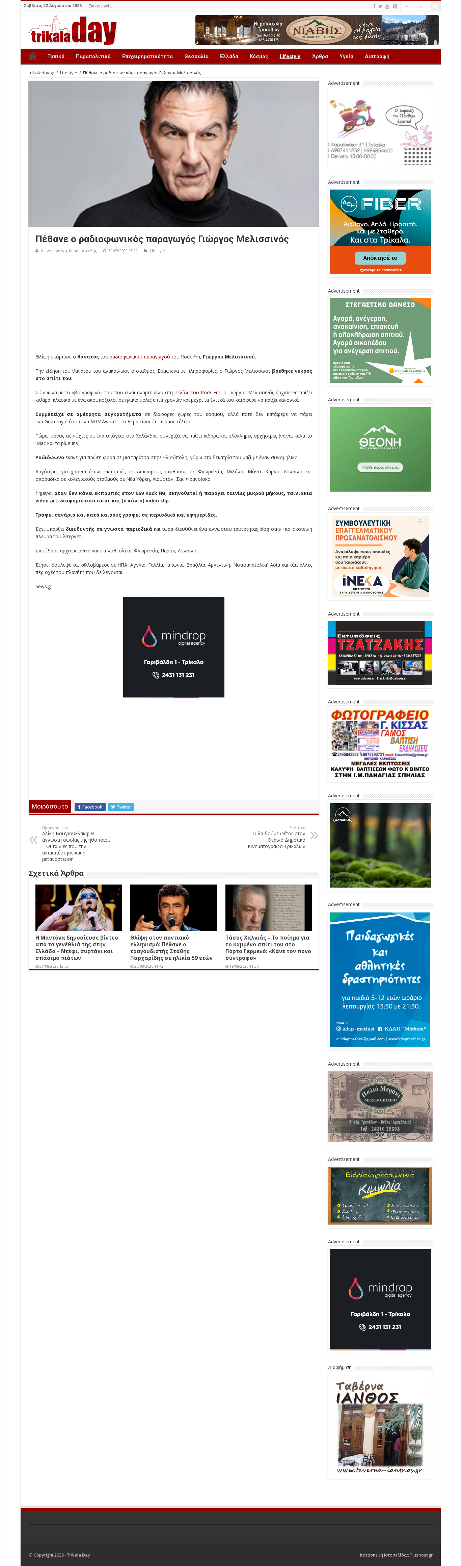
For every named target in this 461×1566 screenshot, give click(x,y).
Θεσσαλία (196, 56)
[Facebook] (374, 6)
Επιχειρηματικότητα (147, 56)
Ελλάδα (229, 56)
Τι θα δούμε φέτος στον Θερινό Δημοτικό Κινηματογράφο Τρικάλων (276, 837)
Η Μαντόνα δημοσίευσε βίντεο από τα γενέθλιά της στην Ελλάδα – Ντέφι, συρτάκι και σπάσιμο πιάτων (76, 947)
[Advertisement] (173, 305)
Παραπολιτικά (93, 56)
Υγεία (346, 56)
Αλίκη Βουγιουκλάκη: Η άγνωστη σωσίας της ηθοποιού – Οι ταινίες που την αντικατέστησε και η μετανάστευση (76, 843)
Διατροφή (377, 56)
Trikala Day (33, 56)
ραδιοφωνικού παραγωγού (140, 356)
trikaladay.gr (41, 73)
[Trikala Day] (69, 28)
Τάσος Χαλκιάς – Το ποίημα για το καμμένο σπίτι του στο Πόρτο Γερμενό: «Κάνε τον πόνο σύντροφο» (268, 947)
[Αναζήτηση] (436, 6)
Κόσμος (259, 56)
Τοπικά (55, 56)
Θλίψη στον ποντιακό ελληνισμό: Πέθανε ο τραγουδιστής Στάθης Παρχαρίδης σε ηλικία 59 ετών (171, 947)
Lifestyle (290, 56)
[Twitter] (380, 6)
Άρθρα (320, 56)
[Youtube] (387, 6)
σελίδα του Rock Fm (197, 392)
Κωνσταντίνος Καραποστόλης (69, 250)
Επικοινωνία (100, 6)
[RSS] (395, 6)
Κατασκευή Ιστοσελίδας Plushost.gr (396, 1555)
